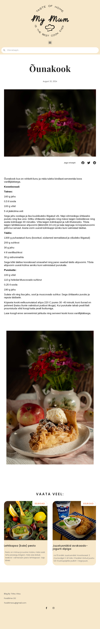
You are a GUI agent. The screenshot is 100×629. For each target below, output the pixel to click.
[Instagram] (53, 608)
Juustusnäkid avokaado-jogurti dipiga (70, 547)
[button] (50, 42)
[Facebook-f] (46, 608)
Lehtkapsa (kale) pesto (20, 546)
